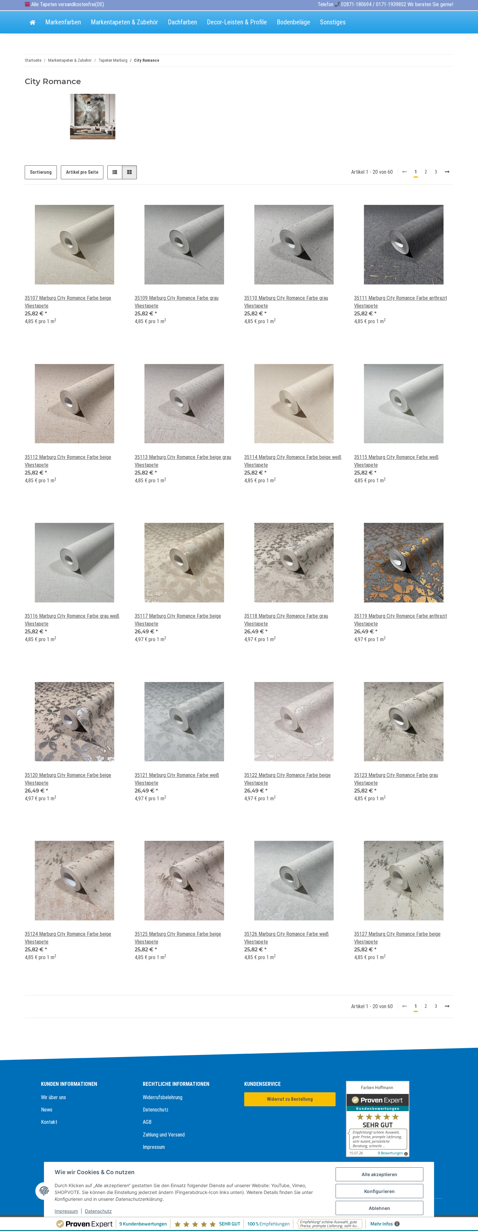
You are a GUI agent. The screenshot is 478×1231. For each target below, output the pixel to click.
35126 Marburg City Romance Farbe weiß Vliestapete (286, 938)
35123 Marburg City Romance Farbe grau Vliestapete (396, 779)
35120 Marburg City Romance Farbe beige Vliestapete (68, 779)
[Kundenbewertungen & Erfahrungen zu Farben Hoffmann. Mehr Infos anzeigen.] (391, 1119)
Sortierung (41, 172)
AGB (147, 1122)
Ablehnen (379, 1208)
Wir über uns (53, 1097)
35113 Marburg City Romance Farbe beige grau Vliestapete (183, 461)
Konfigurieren (379, 1191)
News (46, 1110)
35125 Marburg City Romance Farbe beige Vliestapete (178, 938)
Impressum (154, 1147)
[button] (114, 172)
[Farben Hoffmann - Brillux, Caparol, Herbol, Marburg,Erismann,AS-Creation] (32, 22)
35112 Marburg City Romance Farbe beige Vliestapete (68, 461)
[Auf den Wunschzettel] (113, 206)
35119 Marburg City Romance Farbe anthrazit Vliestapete (400, 620)
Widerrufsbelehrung (162, 1097)
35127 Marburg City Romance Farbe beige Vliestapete (397, 938)
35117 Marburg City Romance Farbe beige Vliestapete (178, 620)
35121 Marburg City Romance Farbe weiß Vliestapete (177, 779)
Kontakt (49, 1122)
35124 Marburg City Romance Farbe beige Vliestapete (68, 938)
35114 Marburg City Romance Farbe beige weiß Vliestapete (292, 461)
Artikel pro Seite (82, 172)
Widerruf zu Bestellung (290, 1099)
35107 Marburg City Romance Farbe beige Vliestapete (68, 302)
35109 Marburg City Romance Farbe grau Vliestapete (177, 302)
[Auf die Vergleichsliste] (96, 206)
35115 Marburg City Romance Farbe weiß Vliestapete (396, 461)
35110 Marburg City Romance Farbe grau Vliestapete (286, 302)
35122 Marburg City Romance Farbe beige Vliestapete (287, 779)
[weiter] (447, 172)
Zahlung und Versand (164, 1135)
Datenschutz (155, 1110)
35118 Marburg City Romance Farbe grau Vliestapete (286, 620)
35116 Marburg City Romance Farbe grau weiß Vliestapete (72, 620)
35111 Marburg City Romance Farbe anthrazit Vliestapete (400, 302)
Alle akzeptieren (379, 1174)
